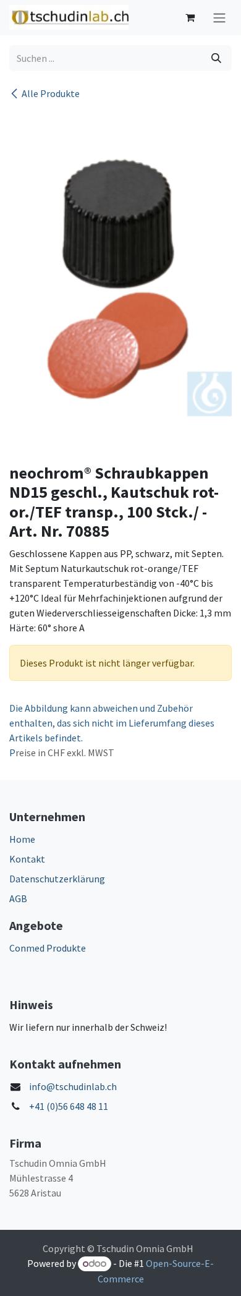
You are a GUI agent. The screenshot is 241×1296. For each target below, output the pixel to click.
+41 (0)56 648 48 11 (68, 1106)
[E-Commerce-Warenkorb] (189, 17)
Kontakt (27, 859)
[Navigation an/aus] (219, 17)
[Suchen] (216, 58)
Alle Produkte (51, 93)
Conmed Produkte (47, 948)
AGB (18, 898)
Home (22, 839)
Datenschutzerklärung (57, 878)
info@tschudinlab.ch (73, 1086)
